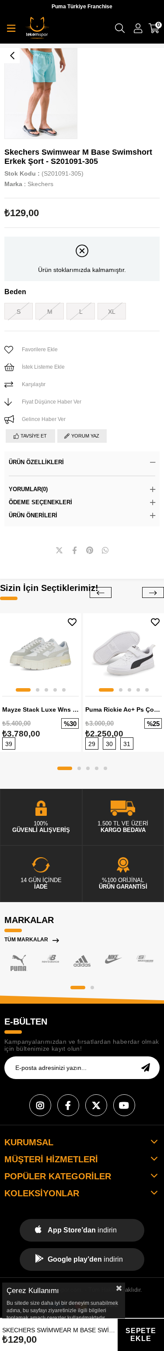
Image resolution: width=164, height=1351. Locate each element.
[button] (23, 690)
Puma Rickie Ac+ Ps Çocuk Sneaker (123, 709)
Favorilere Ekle (72, 622)
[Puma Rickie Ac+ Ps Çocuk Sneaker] (123, 653)
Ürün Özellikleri (36, 462)
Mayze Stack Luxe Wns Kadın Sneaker (40, 709)
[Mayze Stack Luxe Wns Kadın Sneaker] (40, 653)
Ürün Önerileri (33, 515)
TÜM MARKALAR (26, 940)
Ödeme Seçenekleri (40, 502)
